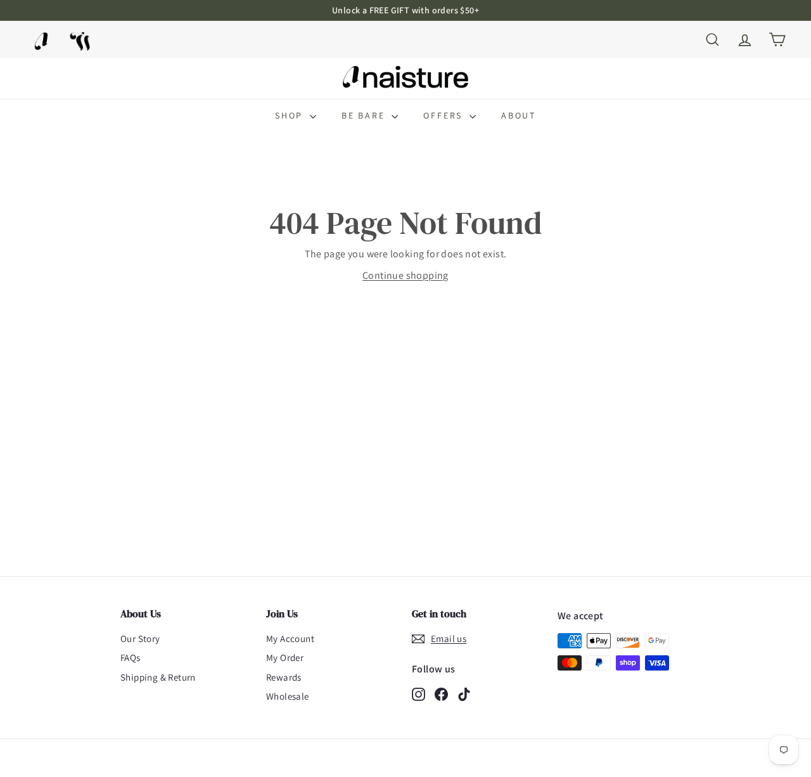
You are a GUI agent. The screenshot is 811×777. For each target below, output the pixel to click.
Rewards (284, 677)
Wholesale (287, 696)
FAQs (130, 658)
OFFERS (444, 115)
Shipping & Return (158, 677)
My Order (284, 658)
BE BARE (365, 115)
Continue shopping (405, 275)
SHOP (291, 115)
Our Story (140, 639)
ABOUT (518, 115)
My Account (290, 639)
